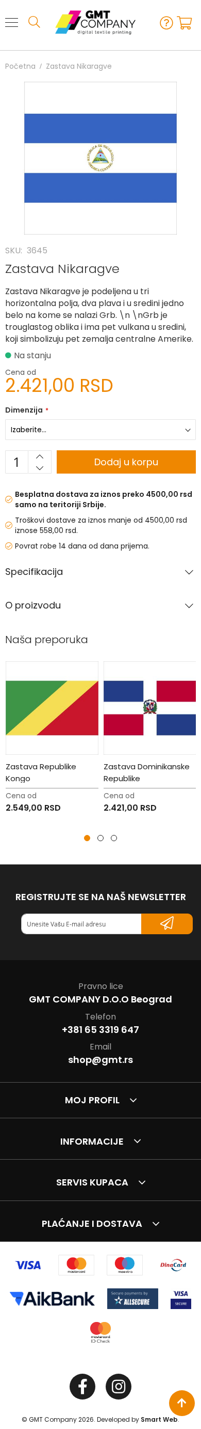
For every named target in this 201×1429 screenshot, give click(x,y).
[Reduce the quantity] (39, 468)
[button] (87, 838)
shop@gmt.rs (100, 1059)
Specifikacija (34, 572)
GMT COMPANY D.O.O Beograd (100, 999)
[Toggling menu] (11, 22)
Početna (20, 66)
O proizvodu (33, 605)
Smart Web (159, 1419)
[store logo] (90, 22)
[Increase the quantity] (39, 456)
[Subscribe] (167, 924)
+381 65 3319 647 (100, 1029)
